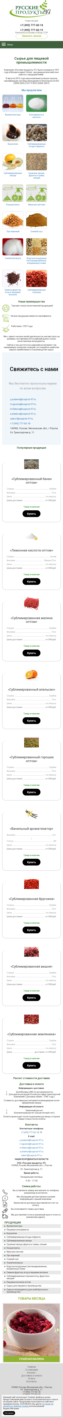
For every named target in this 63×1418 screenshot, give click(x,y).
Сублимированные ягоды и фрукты (24, 1237)
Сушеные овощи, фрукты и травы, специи (27, 1244)
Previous (5, 1329)
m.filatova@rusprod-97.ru (23, 409)
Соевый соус (13, 1259)
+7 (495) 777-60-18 (31, 25)
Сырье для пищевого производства (24, 1286)
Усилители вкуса (15, 1263)
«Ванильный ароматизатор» (31, 828)
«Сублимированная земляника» (31, 1034)
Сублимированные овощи (19, 1240)
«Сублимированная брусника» (32, 899)
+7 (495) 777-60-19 (31, 29)
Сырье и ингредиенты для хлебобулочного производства (27, 1290)
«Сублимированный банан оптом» (31, 480)
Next (57, 1329)
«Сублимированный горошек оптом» (31, 759)
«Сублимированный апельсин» (31, 689)
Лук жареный (13, 1255)
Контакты (31, 1381)
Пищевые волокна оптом (19, 1282)
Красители (12, 1233)
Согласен (9, 1413)
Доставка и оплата (31, 1375)
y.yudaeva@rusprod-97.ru (23, 399)
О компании (31, 1369)
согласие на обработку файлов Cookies (28, 1405)
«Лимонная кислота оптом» (31, 550)
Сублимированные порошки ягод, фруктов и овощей (28, 1277)
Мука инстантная (15, 1252)
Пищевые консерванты (18, 1229)
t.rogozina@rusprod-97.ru (23, 404)
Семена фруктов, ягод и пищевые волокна (27, 1272)
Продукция (12, 1222)
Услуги (31, 1378)
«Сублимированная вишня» (31, 966)
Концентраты (13, 1248)
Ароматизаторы (14, 1226)
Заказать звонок (31, 36)
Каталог (31, 1372)
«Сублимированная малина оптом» (32, 620)
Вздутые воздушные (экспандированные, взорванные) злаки (27, 1267)
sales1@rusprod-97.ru (21, 418)
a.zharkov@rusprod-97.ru (23, 413)
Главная (31, 1367)
